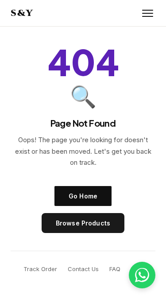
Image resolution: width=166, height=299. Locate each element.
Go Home (83, 196)
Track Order (40, 268)
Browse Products (83, 223)
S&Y (22, 13)
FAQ (114, 268)
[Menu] (147, 13)
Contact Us (83, 268)
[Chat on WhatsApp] (142, 275)
